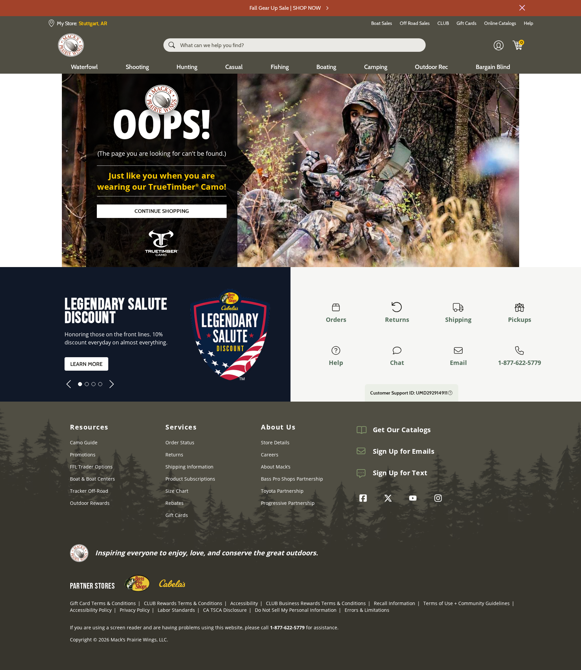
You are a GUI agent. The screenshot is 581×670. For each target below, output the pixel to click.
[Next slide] (112, 384)
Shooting (137, 67)
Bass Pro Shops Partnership (292, 479)
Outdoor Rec (431, 67)
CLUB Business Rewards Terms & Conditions (316, 603)
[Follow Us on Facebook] (365, 498)
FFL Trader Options (91, 466)
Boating (326, 67)
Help (528, 23)
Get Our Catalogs (402, 429)
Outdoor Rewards (90, 503)
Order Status (179, 442)
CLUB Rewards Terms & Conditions (183, 603)
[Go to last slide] (69, 384)
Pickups (519, 319)
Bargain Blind (493, 67)
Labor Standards (176, 610)
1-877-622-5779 (519, 363)
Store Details (275, 442)
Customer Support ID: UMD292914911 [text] (409, 393)
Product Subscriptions (190, 479)
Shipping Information (189, 466)
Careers (269, 454)
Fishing (280, 67)
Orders (336, 319)
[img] (517, 45)
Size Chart (176, 491)
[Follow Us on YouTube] (414, 498)
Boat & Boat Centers (92, 479)
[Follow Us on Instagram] (440, 498)
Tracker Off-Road (89, 491)
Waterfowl (84, 67)
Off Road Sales (415, 23)
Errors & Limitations (367, 610)
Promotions (82, 454)
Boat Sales (381, 23)
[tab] (80, 384)
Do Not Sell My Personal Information (296, 610)
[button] (522, 8)
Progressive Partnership (288, 503)
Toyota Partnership (282, 491)
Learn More (86, 364)
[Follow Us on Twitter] (390, 498)
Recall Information (394, 603)
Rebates (174, 503)
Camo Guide (84, 442)
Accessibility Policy (91, 610)
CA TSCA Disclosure (225, 610)
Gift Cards (466, 23)
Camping (375, 67)
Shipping (458, 319)
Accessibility (244, 603)
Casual (234, 67)
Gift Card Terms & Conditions (103, 603)
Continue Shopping (161, 211)
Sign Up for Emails (403, 451)
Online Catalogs (500, 23)
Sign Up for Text (400, 473)
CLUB (443, 23)
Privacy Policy (135, 610)
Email (458, 363)
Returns (397, 319)
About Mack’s (275, 466)
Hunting (187, 67)
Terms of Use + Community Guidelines (466, 603)
